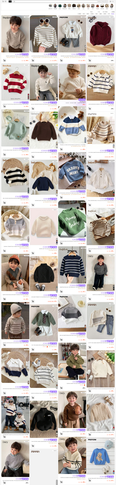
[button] (113, 1)
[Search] (10, 1)
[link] (5, 1)
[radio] (111, 7)
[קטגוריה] (110, 1)
